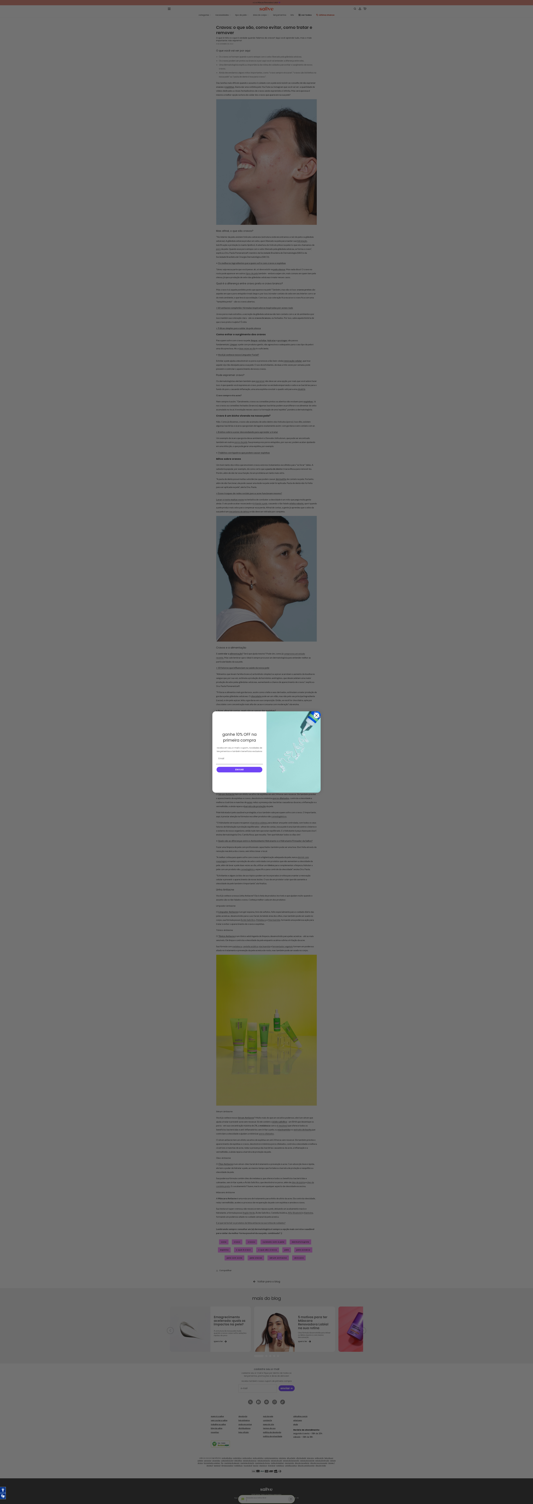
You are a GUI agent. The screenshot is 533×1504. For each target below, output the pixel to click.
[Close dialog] (316, 715)
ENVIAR (239, 769)
